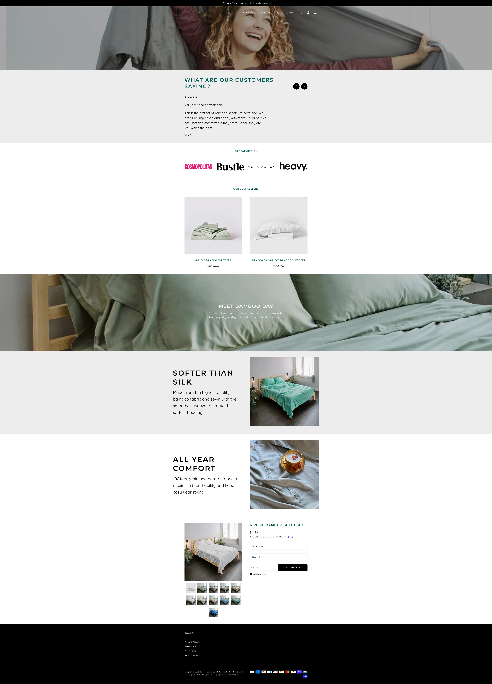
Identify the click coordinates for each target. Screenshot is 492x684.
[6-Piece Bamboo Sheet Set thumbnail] (191, 588)
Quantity (254, 567)
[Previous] (296, 86)
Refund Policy (190, 646)
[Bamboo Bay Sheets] (178, 12)
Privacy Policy (190, 651)
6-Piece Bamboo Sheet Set (213, 260)
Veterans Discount (192, 642)
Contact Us (189, 633)
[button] (249, 12)
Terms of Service (191, 655)
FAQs (186, 637)
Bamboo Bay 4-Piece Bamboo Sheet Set (278, 260)
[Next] (304, 86)
